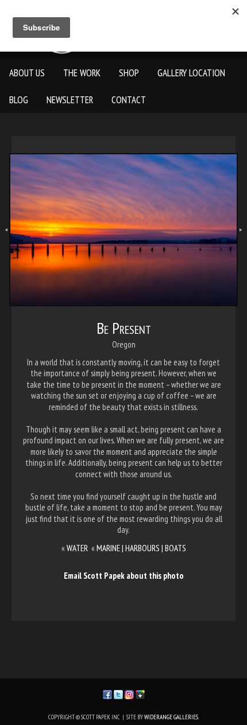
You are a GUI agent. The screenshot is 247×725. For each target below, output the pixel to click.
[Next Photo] (242, 242)
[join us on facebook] (107, 693)
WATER (77, 548)
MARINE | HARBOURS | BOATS (141, 548)
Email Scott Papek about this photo (124, 575)
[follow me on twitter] (118, 693)
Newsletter (70, 99)
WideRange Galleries (171, 717)
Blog (18, 99)
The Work (82, 73)
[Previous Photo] (4, 242)
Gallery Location (191, 73)
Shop (129, 73)
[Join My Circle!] (140, 693)
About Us (27, 73)
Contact (128, 99)
